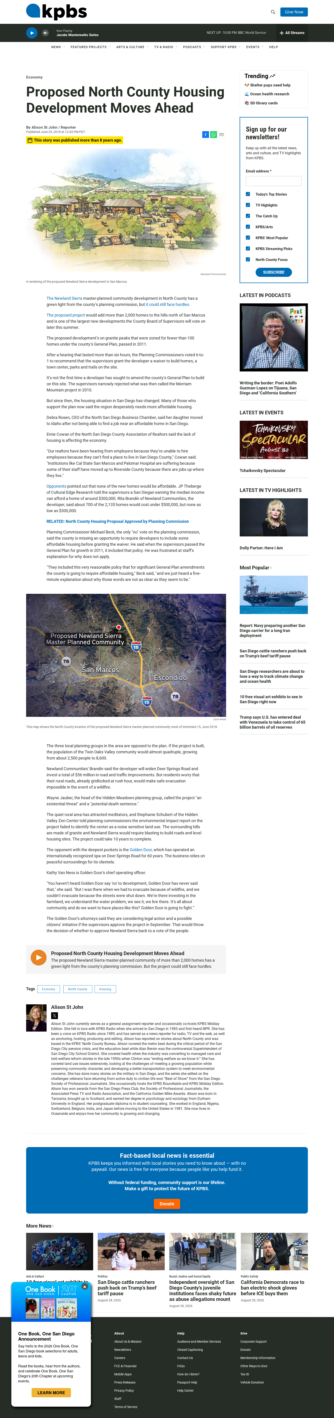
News (56, 47)
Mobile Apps (123, 1374)
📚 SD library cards (261, 103)
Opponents (56, 486)
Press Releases (124, 1382)
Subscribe (273, 272)
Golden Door (140, 849)
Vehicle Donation (252, 1382)
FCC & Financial (125, 1366)
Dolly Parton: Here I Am (261, 548)
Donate (167, 1204)
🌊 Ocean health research (266, 94)
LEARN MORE (51, 1393)
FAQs (181, 1366)
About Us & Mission (128, 1341)
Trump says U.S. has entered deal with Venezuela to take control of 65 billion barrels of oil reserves (272, 722)
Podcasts (192, 47)
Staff (117, 1399)
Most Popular (254, 567)
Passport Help (187, 1382)
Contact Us (185, 1358)
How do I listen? (188, 1374)
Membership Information (257, 1358)
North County (77, 989)
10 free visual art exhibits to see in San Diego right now (271, 699)
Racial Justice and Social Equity (189, 1276)
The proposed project (66, 315)
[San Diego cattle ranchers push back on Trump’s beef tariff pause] (131, 1251)
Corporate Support (253, 1341)
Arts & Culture (130, 47)
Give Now (294, 12)
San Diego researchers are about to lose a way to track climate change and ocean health (272, 676)
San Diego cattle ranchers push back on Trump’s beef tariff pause (273, 653)
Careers (119, 1358)
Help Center (185, 1390)
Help (273, 47)
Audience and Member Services (199, 1341)
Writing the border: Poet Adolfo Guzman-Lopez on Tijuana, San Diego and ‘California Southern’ (268, 388)
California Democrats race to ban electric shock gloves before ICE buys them (272, 1287)
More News (38, 1226)
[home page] (56, 12)
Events (252, 47)
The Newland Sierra (64, 298)
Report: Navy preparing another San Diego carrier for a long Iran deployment (272, 630)
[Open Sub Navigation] (64, 47)
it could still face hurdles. (168, 304)
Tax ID (244, 1374)
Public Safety (249, 1276)
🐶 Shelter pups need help (267, 85)
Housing (105, 989)
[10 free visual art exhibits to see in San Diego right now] (59, 1251)
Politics (102, 1276)
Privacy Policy (124, 1390)
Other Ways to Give (253, 1366)
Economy (34, 77)
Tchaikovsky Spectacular (263, 470)
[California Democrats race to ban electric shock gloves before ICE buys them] (274, 1251)
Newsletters (122, 1350)
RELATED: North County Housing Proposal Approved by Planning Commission (118, 521)
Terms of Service (125, 1407)
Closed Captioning (190, 1350)
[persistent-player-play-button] (31, 33)
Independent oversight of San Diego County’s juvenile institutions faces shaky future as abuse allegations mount (202, 1290)
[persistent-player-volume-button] (45, 33)
